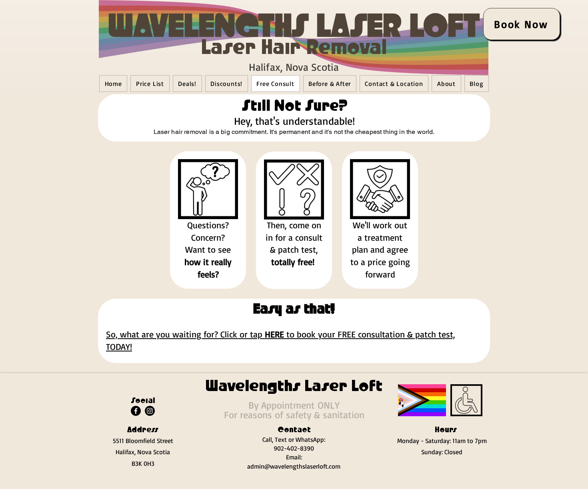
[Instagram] (150, 411)
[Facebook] (136, 411)
